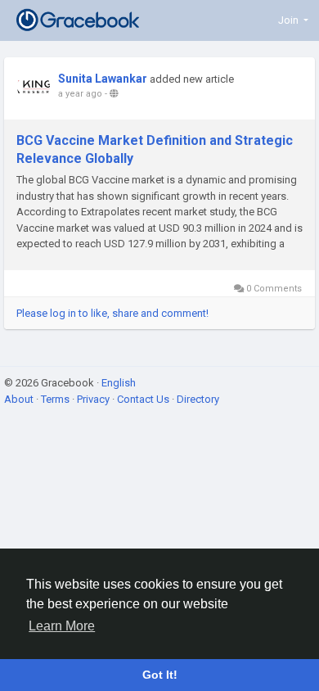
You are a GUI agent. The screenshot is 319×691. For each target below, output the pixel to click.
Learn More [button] (62, 626)
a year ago (80, 93)
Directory (198, 399)
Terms (56, 399)
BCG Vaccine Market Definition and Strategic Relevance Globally (154, 149)
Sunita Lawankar (102, 78)
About (20, 399)
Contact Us (144, 399)
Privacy (94, 399)
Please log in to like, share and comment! (112, 313)
